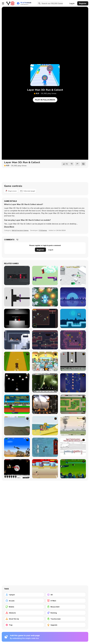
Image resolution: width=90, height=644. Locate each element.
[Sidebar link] (3, 3)
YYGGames (43, 230)
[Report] (77, 164)
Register (82, 3)
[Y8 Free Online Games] (10, 3)
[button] (9, 226)
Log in (71, 3)
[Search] (39, 3)
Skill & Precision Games (20, 230)
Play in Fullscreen (45, 100)
